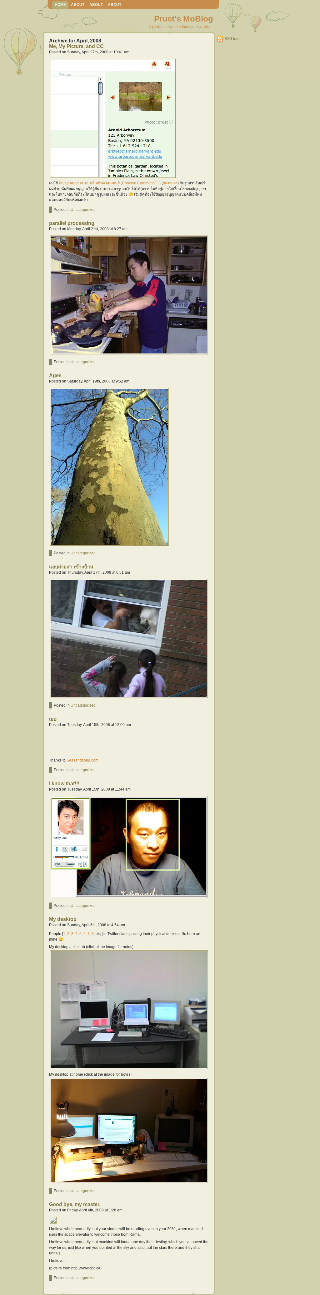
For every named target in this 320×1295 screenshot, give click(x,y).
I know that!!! (64, 783)
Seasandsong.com (82, 760)
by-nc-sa (170, 183)
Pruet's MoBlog (183, 18)
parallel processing (71, 223)
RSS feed (232, 39)
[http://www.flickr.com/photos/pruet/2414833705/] (128, 897)
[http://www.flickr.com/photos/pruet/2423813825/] (109, 545)
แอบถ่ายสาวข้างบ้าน (71, 566)
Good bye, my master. (74, 1204)
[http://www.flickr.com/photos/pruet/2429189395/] (128, 354)
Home (60, 4)
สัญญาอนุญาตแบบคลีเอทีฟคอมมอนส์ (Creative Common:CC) (110, 183)
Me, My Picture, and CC (76, 46)
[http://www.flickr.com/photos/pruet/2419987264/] (128, 697)
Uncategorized (83, 209)
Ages (55, 375)
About (77, 4)
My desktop (63, 919)
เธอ (53, 719)
